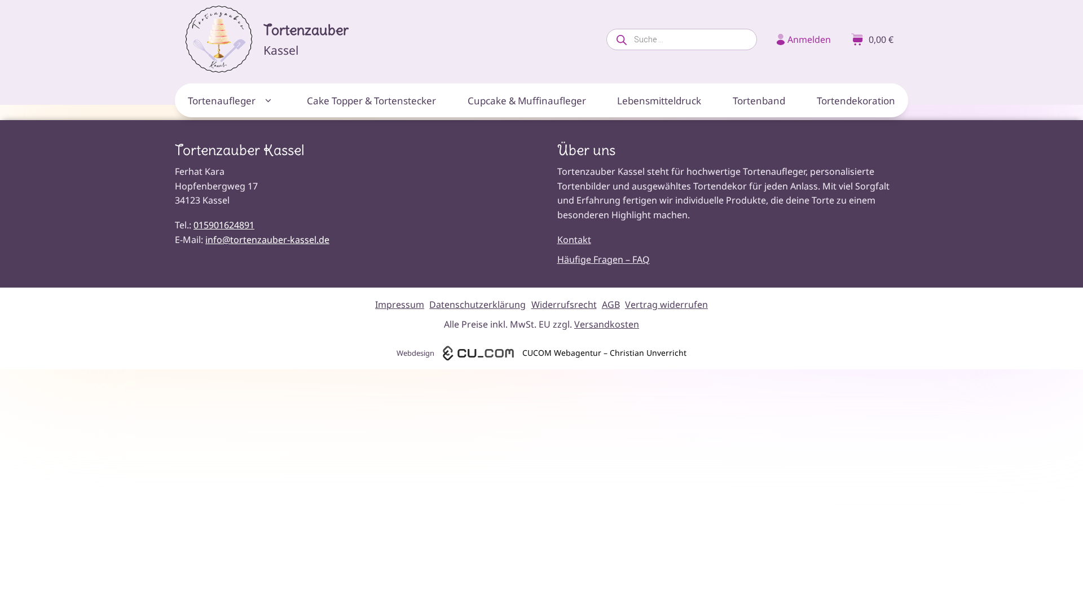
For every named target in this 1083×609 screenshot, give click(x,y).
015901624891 (223, 225)
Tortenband (759, 100)
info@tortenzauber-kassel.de (267, 239)
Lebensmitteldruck (659, 100)
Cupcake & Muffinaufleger (527, 100)
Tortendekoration (856, 100)
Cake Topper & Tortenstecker (371, 100)
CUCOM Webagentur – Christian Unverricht (604, 352)
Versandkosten (606, 324)
